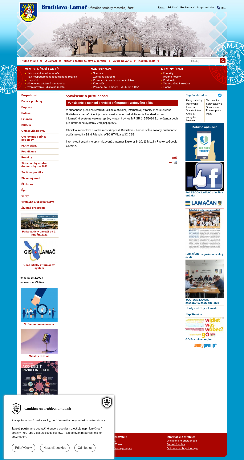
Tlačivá (167, 87)
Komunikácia (146, 60)
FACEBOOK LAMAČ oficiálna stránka (204, 194)
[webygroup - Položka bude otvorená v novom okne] (205, 348)
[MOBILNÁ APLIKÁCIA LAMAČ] (204, 160)
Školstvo (27, 184)
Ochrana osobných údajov (182, 448)
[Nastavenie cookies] (107, 402)
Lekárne (190, 120)
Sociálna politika (32, 172)
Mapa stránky (205, 7)
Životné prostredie (33, 207)
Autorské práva (176, 444)
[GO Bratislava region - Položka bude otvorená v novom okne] (204, 327)
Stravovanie (212, 107)
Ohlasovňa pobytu (33, 130)
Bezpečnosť (29, 95)
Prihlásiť (172, 7)
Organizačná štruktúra (176, 83)
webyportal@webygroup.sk (115, 448)
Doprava (26, 107)
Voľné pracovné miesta (39, 324)
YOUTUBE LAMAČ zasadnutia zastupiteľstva (202, 301)
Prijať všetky (23, 447)
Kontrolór (98, 83)
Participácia (29, 145)
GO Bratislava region (199, 339)
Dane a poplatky (32, 101)
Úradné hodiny (172, 76)
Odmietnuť (85, 447)
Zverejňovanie (122, 60)
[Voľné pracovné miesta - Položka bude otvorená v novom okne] (39, 305)
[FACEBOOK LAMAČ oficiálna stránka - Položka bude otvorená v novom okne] (204, 176)
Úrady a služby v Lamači (201, 308)
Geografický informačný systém (39, 266)
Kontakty (168, 73)
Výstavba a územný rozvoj (38, 201)
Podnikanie (28, 151)
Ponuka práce (213, 110)
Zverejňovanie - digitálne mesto (46, 87)
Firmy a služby (194, 100)
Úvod (161, 7)
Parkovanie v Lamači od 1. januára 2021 (39, 233)
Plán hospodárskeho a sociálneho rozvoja (52, 76)
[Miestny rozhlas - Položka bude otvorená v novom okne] (39, 341)
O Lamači (51, 60)
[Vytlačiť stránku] (175, 163)
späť (174, 157)
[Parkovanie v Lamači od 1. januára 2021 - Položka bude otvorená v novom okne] (39, 221)
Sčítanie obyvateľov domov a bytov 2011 (34, 165)
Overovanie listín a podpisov (33, 138)
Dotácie (26, 113)
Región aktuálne (196, 95)
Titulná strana (29, 60)
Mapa (209, 113)
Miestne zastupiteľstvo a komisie (85, 60)
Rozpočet (32, 80)
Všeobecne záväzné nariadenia (46, 83)
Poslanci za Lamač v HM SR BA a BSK (116, 87)
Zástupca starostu (104, 76)
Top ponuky (212, 100)
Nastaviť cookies (54, 447)
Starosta (98, 73)
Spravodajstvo (214, 103)
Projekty (26, 157)
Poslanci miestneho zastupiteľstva (113, 80)
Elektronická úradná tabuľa (43, 73)
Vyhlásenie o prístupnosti (182, 440)
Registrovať (187, 7)
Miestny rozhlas (39, 355)
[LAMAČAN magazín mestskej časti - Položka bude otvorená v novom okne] (204, 225)
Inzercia (190, 107)
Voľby (25, 195)
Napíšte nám (194, 314)
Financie (27, 118)
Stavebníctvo (193, 110)
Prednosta (169, 80)
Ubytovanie (192, 103)
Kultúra (26, 124)
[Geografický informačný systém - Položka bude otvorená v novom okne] (39, 251)
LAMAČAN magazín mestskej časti (204, 255)
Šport (24, 190)
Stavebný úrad (30, 178)
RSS (223, 7)
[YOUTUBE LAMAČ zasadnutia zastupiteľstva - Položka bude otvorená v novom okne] (204, 279)
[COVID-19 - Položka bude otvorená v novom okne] (39, 387)
